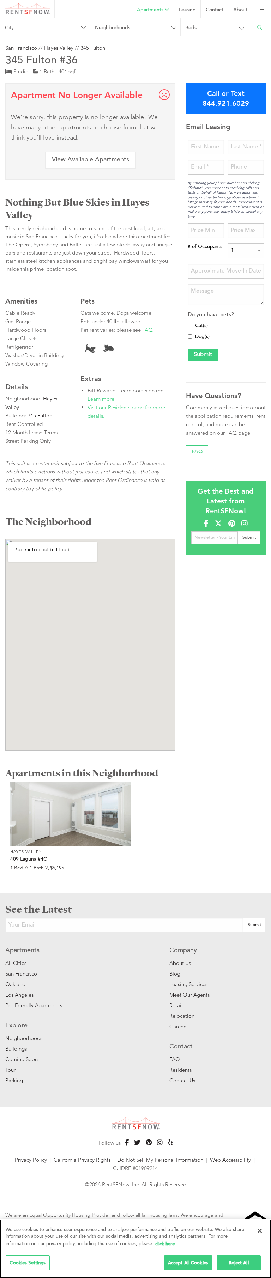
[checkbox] (190, 326)
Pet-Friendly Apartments (33, 1005)
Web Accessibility (230, 1159)
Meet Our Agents (189, 994)
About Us (180, 963)
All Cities (15, 963)
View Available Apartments (90, 160)
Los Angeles (19, 994)
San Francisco (21, 47)
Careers (178, 1026)
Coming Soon (21, 1059)
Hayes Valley (58, 47)
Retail (176, 1005)
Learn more (101, 399)
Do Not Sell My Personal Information (160, 1159)
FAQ (147, 329)
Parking (14, 1080)
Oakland (15, 984)
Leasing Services (188, 984)
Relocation (181, 1016)
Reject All (238, 1263)
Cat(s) (201, 326)
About (240, 10)
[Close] (259, 1231)
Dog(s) (202, 337)
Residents (180, 1069)
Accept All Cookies (188, 1263)
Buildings (16, 1048)
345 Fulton (92, 47)
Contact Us (182, 1080)
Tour (10, 1069)
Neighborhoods (23, 1038)
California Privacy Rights (82, 1159)
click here (165, 1244)
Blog (174, 973)
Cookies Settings (28, 1263)
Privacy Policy (31, 1159)
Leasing (187, 10)
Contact (214, 10)
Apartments (151, 10)
